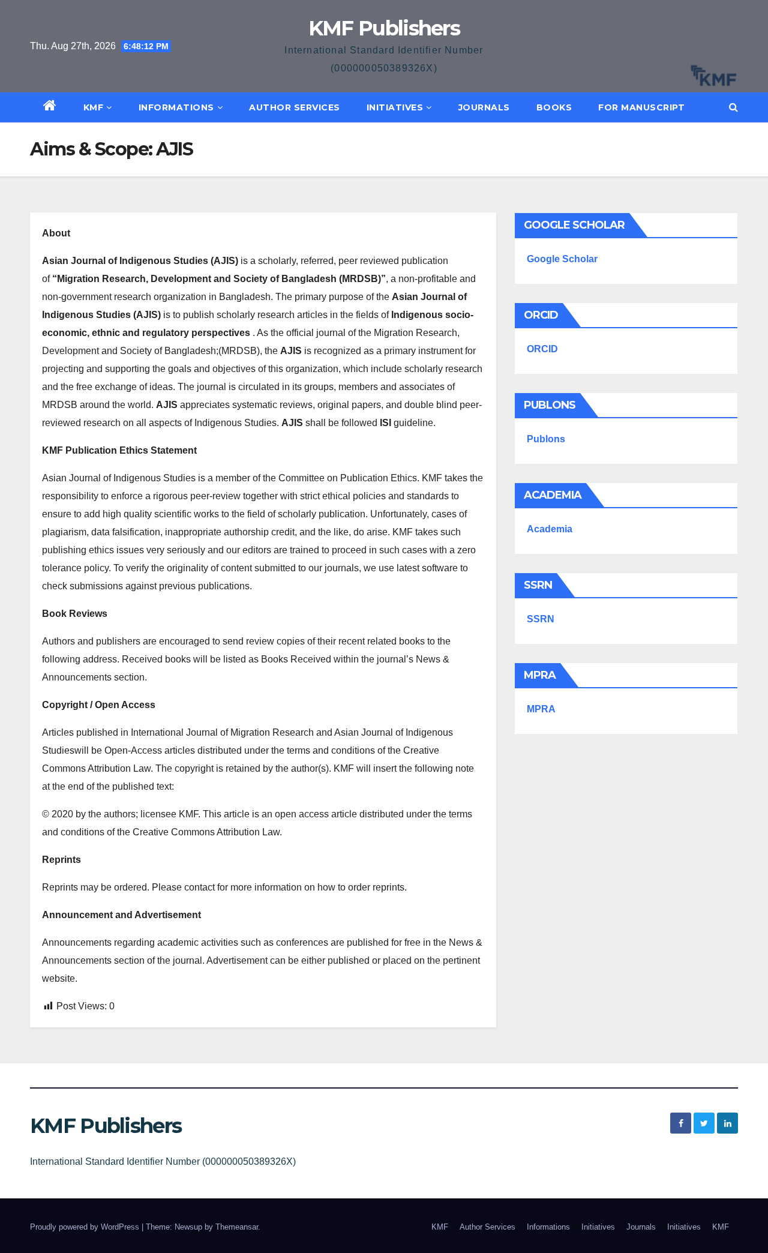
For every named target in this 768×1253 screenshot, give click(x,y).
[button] (733, 107)
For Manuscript (641, 107)
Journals (484, 107)
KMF (93, 107)
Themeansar (236, 1226)
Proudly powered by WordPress (86, 1226)
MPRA (541, 709)
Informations (176, 107)
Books (554, 107)
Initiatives (395, 107)
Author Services (294, 107)
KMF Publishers (384, 28)
